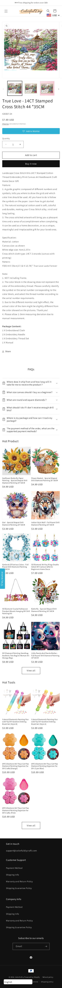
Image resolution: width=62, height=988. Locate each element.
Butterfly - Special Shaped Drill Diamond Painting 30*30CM (44, 610)
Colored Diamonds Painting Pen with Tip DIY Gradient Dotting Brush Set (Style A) (44, 721)
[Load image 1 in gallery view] (14, 88)
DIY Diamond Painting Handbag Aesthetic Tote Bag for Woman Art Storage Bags (15, 655)
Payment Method (14, 868)
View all (31, 670)
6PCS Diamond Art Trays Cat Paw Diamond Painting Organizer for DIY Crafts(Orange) (15, 766)
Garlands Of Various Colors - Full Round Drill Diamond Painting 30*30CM (15, 566)
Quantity (6, 138)
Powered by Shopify (32, 977)
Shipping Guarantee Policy (19, 888)
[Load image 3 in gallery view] (47, 88)
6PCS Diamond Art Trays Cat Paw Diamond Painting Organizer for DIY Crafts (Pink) (15, 810)
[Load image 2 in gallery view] (31, 88)
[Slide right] (58, 89)
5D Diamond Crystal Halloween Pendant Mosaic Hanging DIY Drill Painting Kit (16, 611)
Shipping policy (47, 982)
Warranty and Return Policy (19, 881)
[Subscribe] (46, 946)
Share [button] (8, 351)
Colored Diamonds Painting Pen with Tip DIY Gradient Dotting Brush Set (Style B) (15, 721)
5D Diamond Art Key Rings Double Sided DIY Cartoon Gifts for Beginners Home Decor (45, 566)
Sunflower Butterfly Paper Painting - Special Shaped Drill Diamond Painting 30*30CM (14, 480)
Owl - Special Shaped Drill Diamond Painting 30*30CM (13, 523)
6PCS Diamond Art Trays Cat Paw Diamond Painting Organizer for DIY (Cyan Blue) (44, 766)
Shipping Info (12, 874)
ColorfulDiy (19, 977)
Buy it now (31, 163)
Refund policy (48, 977)
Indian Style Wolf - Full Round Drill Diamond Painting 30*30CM (45, 523)
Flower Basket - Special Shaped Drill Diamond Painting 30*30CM (44, 479)
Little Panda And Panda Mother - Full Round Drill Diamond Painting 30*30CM (45, 655)
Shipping (5, 124)
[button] (6, 11)
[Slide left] (3, 89)
